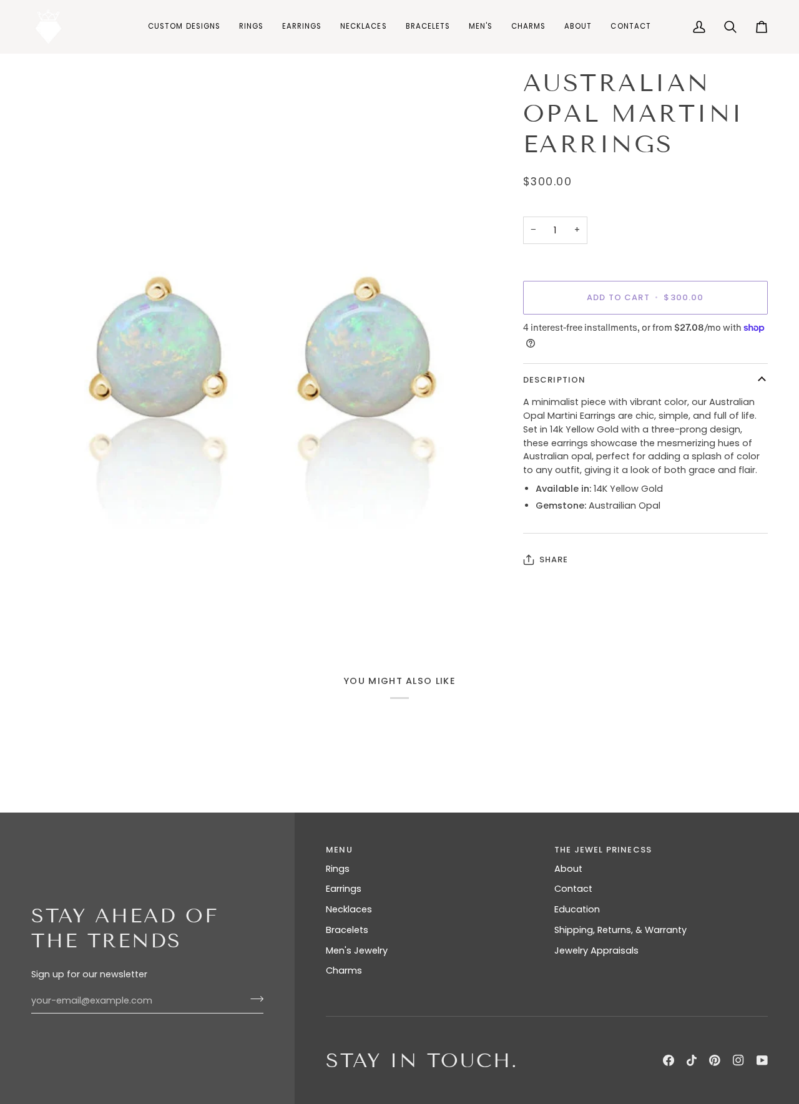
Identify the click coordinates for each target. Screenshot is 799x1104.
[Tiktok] (692, 1060)
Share (554, 559)
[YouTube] (762, 1060)
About (568, 868)
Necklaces (349, 909)
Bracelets (347, 930)
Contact (573, 888)
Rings (338, 868)
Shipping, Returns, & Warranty (620, 930)
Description (554, 380)
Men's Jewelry (357, 950)
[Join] (253, 999)
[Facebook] (668, 1060)
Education (577, 909)
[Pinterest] (714, 1060)
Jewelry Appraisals (596, 950)
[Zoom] (261, 349)
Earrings (343, 888)
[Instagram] (738, 1060)
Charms (344, 970)
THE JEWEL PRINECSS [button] (603, 850)
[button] (251, 26)
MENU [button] (339, 850)
